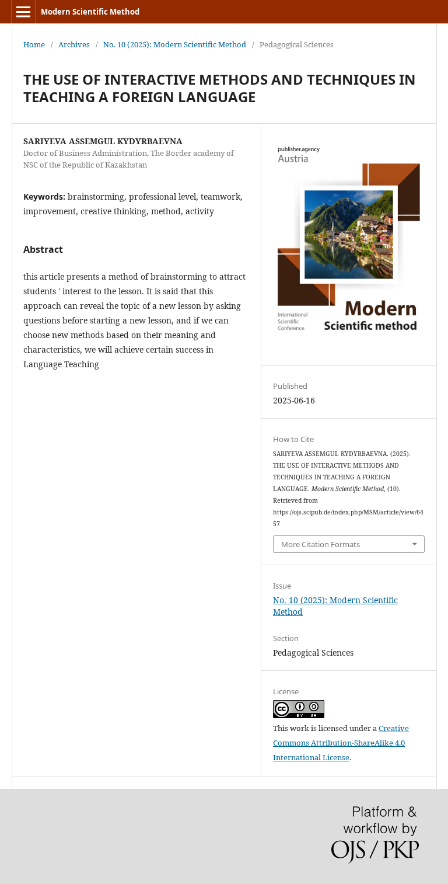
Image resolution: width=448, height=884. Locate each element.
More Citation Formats (320, 544)
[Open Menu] (23, 11)
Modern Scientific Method (90, 11)
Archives (74, 44)
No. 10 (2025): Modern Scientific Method (174, 44)
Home (34, 44)
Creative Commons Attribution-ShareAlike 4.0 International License (341, 743)
